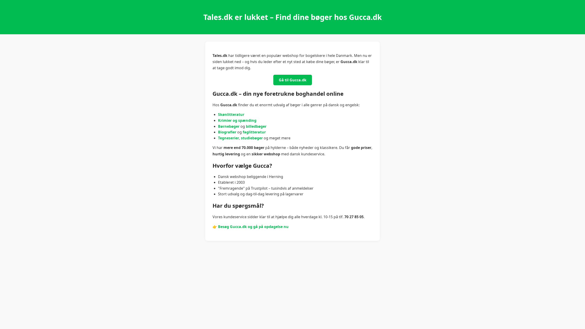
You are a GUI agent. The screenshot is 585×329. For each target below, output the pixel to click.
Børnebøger (228, 126)
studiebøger (252, 138)
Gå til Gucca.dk (292, 79)
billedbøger (256, 126)
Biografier (227, 132)
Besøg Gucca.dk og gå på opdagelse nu (253, 226)
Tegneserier (228, 138)
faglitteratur (254, 132)
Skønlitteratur (231, 114)
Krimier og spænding (237, 120)
